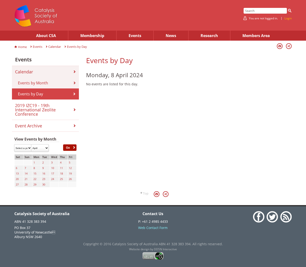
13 (17, 173)
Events (135, 35)
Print (280, 46)
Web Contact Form (153, 227)
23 (43, 179)
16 (43, 173)
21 (26, 179)
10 (52, 168)
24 (52, 179)
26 (70, 179)
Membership (92, 35)
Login (288, 18)
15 (34, 173)
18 (61, 173)
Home (22, 47)
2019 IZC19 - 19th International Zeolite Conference (35, 110)
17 (52, 173)
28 (26, 184)
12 (70, 168)
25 (61, 179)
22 (34, 179)
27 (17, 184)
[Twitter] (272, 221)
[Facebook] (258, 221)
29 (34, 184)
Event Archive (28, 126)
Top (145, 193)
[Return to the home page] (35, 26)
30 (43, 184)
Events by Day (77, 46)
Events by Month (33, 83)
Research (209, 35)
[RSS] (285, 221)
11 (61, 168)
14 (26, 173)
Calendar (54, 46)
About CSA (46, 35)
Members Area (256, 35)
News (171, 35)
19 (70, 173)
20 (17, 179)
